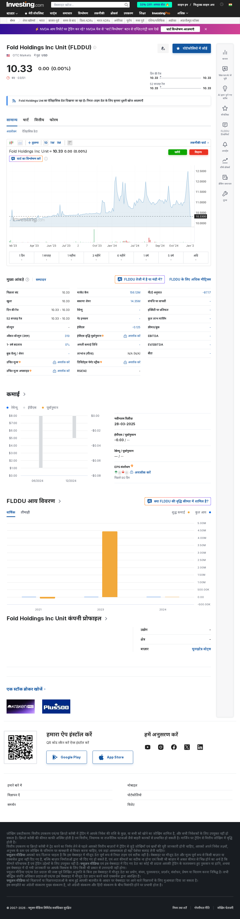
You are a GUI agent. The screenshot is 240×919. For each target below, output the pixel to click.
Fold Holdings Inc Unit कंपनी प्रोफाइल (54, 618)
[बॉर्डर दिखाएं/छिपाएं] (69, 142)
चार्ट (26, 119)
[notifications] (222, 4)
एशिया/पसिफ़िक (156, 21)
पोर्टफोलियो (135, 795)
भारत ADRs (103, 21)
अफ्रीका (172, 21)
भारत (42, 21)
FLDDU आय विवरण (31, 501)
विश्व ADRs (86, 21)
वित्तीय (39, 119)
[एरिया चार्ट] (20, 142)
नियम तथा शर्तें (179, 908)
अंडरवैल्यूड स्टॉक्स (189, 21)
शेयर (12, 21)
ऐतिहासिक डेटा (30, 131)
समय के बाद (69, 21)
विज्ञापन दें (14, 795)
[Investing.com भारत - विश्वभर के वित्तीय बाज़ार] (25, 4)
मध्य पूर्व (140, 21)
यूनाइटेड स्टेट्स (201, 649)
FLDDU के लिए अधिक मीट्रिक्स (190, 279)
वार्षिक (11, 512)
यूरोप (129, 21)
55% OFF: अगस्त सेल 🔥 (154, 5)
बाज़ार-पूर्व (54, 21)
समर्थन (12, 805)
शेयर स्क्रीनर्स (29, 21)
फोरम (54, 119)
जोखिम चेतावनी (225, 908)
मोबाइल (132, 785)
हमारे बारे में (15, 785)
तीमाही (25, 512)
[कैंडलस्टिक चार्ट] (11, 142)
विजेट (131, 805)
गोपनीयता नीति (202, 908)
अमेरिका (118, 21)
